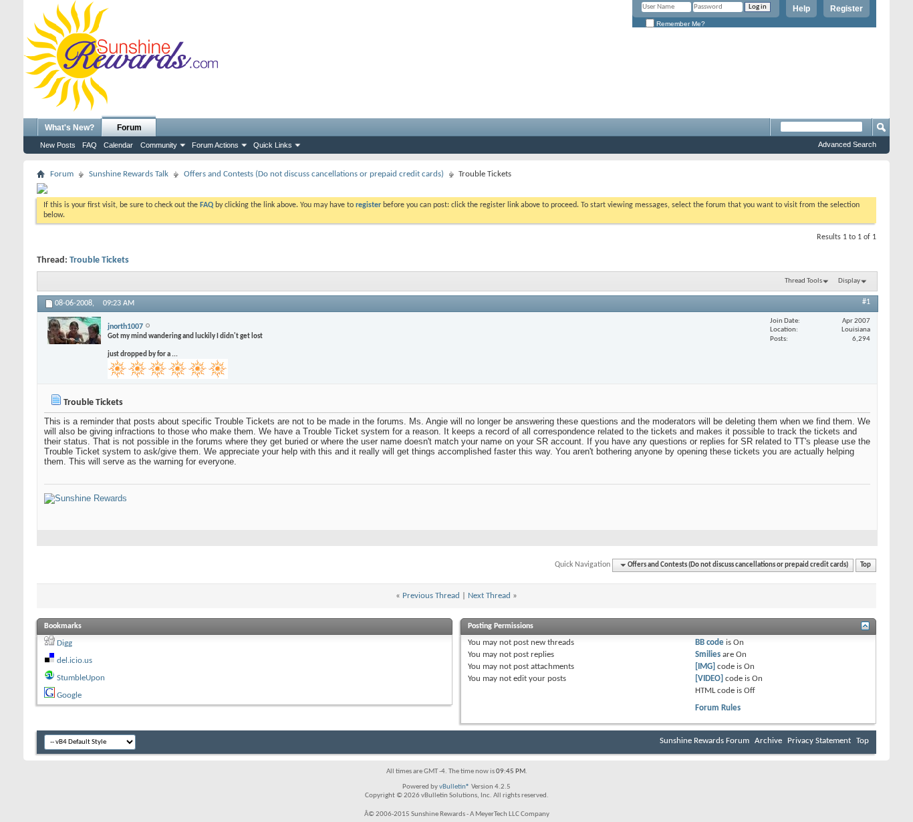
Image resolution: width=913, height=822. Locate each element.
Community (158, 145)
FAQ (89, 145)
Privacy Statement (819, 740)
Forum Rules (718, 708)
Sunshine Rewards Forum (704, 740)
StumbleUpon (81, 678)
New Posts (58, 145)
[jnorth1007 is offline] (74, 330)
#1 (866, 302)
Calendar (118, 145)
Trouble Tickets (99, 260)
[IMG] (705, 666)
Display (849, 281)
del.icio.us (74, 660)
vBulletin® (454, 787)
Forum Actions (215, 145)
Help (801, 8)
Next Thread (489, 595)
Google (69, 695)
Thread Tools (803, 281)
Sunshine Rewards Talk (128, 174)
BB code (709, 642)
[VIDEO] (709, 678)
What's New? (69, 127)
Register (846, 8)
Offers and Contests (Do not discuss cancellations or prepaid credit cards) (314, 174)
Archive (768, 740)
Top (865, 565)
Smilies (708, 654)
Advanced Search (847, 144)
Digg (64, 643)
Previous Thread (431, 595)
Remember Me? (679, 23)
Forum (129, 127)
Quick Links (272, 145)
